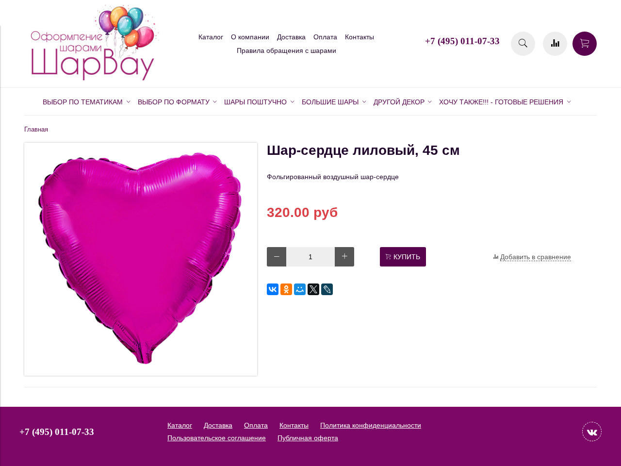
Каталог (210, 37)
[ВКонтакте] (272, 289)
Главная (36, 129)
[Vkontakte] (592, 431)
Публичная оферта (308, 438)
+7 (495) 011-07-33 (462, 41)
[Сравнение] (555, 44)
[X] (313, 289)
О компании (250, 37)
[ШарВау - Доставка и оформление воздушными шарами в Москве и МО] (92, 79)
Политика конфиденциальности (370, 425)
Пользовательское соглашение (216, 438)
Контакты (359, 37)
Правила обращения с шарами (286, 50)
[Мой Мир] (300, 289)
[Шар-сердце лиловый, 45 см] (140, 373)
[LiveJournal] (327, 289)
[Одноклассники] (286, 289)
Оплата (325, 37)
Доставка (291, 37)
